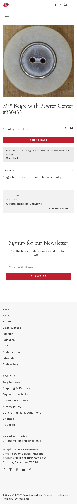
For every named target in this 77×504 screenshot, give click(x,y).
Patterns (9, 340)
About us (9, 376)
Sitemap (8, 418)
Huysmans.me (21, 498)
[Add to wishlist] (72, 119)
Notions (8, 321)
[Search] (66, 5)
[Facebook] (4, 470)
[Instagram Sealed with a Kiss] (10, 470)
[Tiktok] (29, 470)
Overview (9, 170)
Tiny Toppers (11, 382)
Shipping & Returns (16, 388)
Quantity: (9, 129)
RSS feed (9, 424)
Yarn (6, 309)
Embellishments (14, 352)
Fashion (8, 333)
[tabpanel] (38, 61)
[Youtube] (23, 470)
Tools (6, 315)
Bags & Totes (12, 327)
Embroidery (10, 364)
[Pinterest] (17, 470)
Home (6, 16)
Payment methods (15, 394)
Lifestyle (9, 358)
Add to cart (38, 139)
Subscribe (38, 276)
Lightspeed (63, 495)
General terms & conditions (22, 412)
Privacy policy (12, 406)
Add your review (60, 208)
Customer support (15, 400)
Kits (5, 346)
